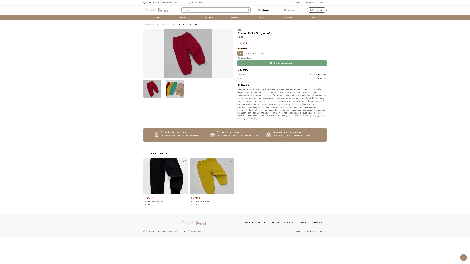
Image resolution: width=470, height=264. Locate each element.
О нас (297, 3)
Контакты (323, 3)
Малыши (182, 17)
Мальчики (235, 17)
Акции (313, 17)
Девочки (209, 17)
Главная (146, 24)
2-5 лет (165, 24)
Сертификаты (309, 3)
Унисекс (261, 17)
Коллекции (287, 17)
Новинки (156, 17)
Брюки (174, 24)
